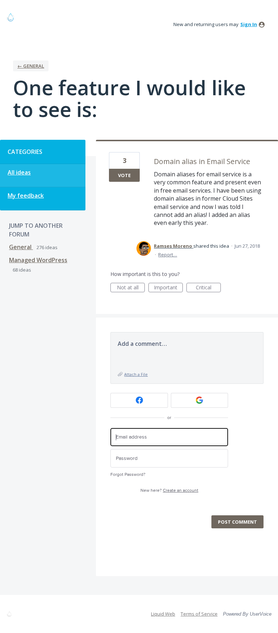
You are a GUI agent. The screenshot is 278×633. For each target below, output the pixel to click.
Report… (167, 254)
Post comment (237, 522)
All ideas (19, 172)
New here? (169, 490)
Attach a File (136, 374)
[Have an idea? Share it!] (39, 17)
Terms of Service (199, 614)
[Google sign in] (199, 400)
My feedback (26, 196)
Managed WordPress (38, 260)
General (21, 247)
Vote (124, 175)
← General (30, 66)
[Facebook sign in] (139, 400)
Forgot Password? (128, 474)
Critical (208, 288)
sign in (248, 24)
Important (168, 288)
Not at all (131, 288)
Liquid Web (163, 614)
